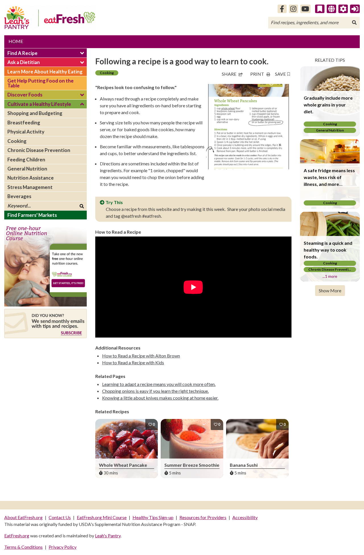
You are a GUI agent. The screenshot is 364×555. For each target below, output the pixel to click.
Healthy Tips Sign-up (153, 517)
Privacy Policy (62, 547)
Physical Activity (25, 132)
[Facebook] (282, 9)
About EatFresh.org (23, 517)
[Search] (354, 22)
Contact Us (60, 517)
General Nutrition (27, 169)
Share (229, 74)
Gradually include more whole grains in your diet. (328, 104)
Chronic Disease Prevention (38, 150)
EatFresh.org (16, 535)
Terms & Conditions (23, 547)
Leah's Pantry (108, 535)
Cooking (16, 141)
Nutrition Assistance (30, 178)
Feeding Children (26, 160)
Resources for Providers (202, 517)
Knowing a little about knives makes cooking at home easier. (160, 397)
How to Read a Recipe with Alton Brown (141, 355)
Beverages (19, 196)
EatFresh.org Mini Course (102, 517)
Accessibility (245, 517)
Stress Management (30, 187)
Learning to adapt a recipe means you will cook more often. (159, 384)
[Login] (355, 9)
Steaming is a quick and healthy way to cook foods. (328, 249)
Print (257, 74)
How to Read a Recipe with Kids (133, 362)
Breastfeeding (23, 123)
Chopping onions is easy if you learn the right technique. (155, 391)
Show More (330, 290)
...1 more (329, 276)
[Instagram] (293, 9)
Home (16, 41)
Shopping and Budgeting (34, 113)
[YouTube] (305, 9)
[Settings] (343, 9)
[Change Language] (331, 9)
